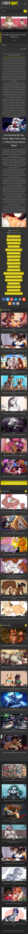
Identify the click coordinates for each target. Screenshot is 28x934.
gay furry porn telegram (14, 286)
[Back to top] (23, 929)
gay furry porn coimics (14, 263)
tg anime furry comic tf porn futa (14, 293)
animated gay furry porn (14, 239)
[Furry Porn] (11, 3)
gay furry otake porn (14, 283)
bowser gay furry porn (14, 242)
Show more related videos (14, 483)
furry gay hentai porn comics (14, 249)
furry (11, 62)
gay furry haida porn (14, 259)
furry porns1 (16, 230)
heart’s (18, 108)
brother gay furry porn (14, 269)
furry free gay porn (14, 246)
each (22, 86)
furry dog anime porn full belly (14, 276)
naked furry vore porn (14, 290)
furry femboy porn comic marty (14, 279)
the (18, 60)
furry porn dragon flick (14, 253)
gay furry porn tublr (14, 266)
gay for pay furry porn (14, 256)
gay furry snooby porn (14, 236)
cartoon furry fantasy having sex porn (14, 273)
